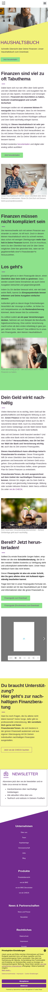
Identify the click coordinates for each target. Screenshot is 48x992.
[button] (45, 3)
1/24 (10, 658)
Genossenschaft (24, 848)
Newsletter (24, 917)
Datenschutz (24, 936)
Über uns (24, 832)
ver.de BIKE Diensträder (24, 887)
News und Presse (24, 912)
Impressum (24, 941)
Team (24, 837)
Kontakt (24, 946)
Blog (24, 858)
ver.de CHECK (15, 489)
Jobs (24, 853)
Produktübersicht (24, 877)
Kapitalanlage (24, 843)
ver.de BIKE (24, 882)
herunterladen (23, 144)
